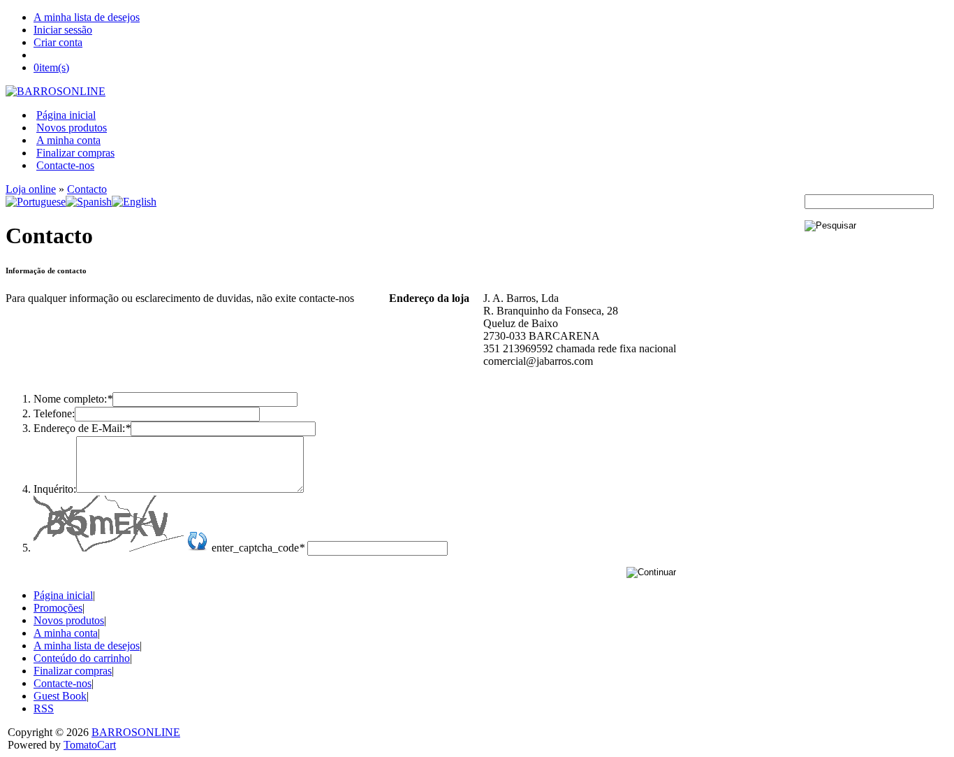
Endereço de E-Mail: (82, 428)
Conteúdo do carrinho (82, 658)
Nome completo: (73, 399)
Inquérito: (55, 489)
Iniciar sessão (63, 30)
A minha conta (68, 140)
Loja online (31, 189)
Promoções (58, 608)
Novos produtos (71, 128)
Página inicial (66, 115)
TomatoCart (90, 745)
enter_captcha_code (258, 548)
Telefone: (54, 413)
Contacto (87, 189)
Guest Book (60, 696)
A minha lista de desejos (87, 17)
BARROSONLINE (135, 732)
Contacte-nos (65, 165)
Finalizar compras (75, 153)
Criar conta (58, 42)
